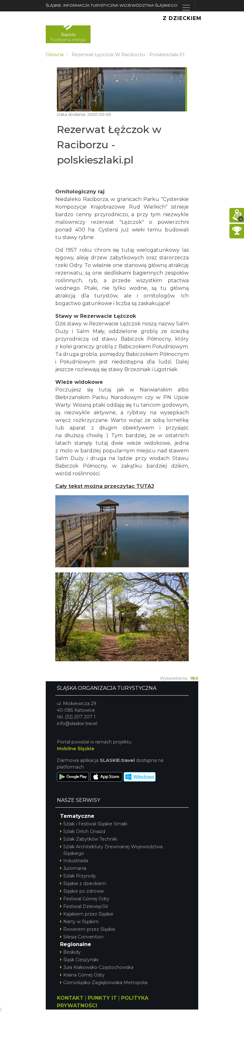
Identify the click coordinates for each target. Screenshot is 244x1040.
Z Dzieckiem (182, 18)
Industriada (75, 860)
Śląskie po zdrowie (83, 891)
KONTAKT (70, 998)
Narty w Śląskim (81, 921)
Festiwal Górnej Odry (86, 899)
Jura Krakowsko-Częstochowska (98, 967)
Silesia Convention (83, 937)
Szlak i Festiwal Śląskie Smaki (95, 824)
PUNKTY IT (102, 998)
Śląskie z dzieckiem (84, 883)
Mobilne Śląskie (75, 748)
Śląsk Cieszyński (80, 960)
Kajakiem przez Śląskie (88, 914)
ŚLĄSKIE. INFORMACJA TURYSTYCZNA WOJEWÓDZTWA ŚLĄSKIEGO (111, 5)
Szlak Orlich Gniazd (84, 831)
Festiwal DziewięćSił (85, 906)
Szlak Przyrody (79, 876)
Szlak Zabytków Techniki (90, 839)
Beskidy (72, 952)
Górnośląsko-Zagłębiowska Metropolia (105, 982)
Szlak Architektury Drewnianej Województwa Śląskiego (113, 850)
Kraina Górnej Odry (84, 975)
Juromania (74, 868)
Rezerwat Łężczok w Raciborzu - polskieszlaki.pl (109, 144)
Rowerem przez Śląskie (89, 929)
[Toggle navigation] (186, 7)
